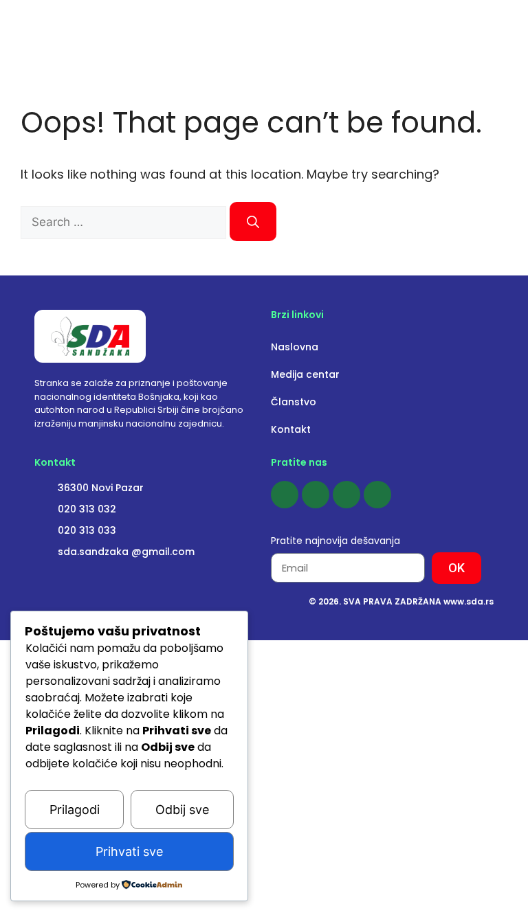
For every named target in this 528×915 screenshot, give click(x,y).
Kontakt (291, 429)
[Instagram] (315, 494)
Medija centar (305, 374)
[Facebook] (284, 494)
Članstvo (293, 402)
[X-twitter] (377, 494)
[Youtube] (346, 494)
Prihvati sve (129, 851)
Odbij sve (182, 809)
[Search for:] (125, 221)
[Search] (253, 221)
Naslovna (294, 347)
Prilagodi (75, 809)
